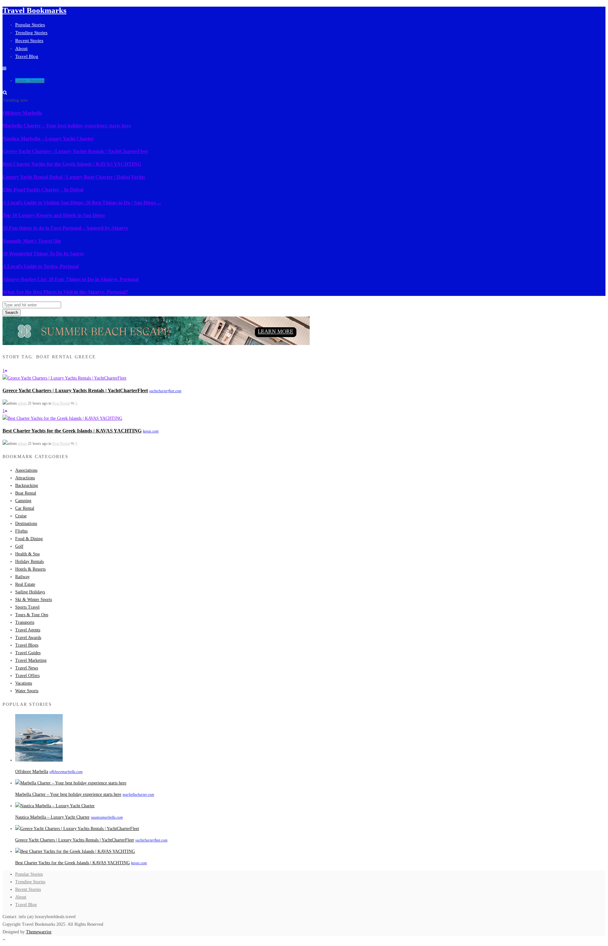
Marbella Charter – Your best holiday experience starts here (67, 126)
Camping (23, 500)
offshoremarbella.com (66, 772)
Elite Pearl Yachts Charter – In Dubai (43, 190)
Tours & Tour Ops (31, 614)
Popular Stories (30, 24)
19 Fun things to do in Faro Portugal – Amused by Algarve (65, 228)
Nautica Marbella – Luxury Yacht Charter (48, 139)
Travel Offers (27, 675)
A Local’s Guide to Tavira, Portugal (41, 266)
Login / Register (29, 80)
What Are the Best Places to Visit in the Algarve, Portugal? (65, 292)
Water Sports (26, 690)
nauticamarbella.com (107, 817)
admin (22, 403)
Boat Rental (61, 403)
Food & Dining (29, 538)
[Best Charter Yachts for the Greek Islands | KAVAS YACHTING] (62, 418)
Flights (21, 531)
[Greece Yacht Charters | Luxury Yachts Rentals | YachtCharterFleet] (64, 378)
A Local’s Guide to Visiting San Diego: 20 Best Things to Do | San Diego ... (82, 203)
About (21, 48)
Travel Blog (26, 56)
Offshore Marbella (22, 113)
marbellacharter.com (138, 794)
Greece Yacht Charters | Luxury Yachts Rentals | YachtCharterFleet (75, 151)
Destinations (26, 523)
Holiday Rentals (29, 561)
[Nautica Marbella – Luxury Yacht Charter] (55, 805)
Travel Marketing (31, 660)
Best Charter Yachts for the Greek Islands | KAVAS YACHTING (72, 164)
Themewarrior (39, 932)
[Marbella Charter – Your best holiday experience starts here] (70, 783)
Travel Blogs (26, 645)
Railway (22, 576)
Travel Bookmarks (34, 10)
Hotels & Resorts (30, 569)
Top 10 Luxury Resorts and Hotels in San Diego (54, 215)
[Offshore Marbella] (39, 760)
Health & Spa (27, 554)
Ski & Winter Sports (33, 599)
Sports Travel (27, 607)
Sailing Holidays (30, 592)
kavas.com (151, 431)
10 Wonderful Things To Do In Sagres (43, 254)
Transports (24, 622)
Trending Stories (31, 32)
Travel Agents (27, 630)
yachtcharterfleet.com (165, 391)
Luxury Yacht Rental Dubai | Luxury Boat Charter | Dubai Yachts (74, 177)
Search (11, 312)
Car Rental (24, 508)
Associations (26, 470)
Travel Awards (28, 637)
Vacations (23, 683)
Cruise (21, 516)
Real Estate (25, 584)
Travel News (26, 668)
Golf (19, 546)
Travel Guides (28, 652)
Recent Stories (29, 40)
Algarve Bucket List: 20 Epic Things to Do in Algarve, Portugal (70, 279)
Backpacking (26, 485)
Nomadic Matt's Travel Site (32, 241)
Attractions (25, 478)
